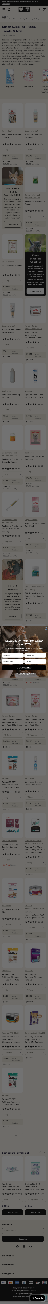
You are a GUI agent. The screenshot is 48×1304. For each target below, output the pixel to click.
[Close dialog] (46, 629)
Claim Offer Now (24, 668)
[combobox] (35, 661)
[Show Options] (44, 661)
